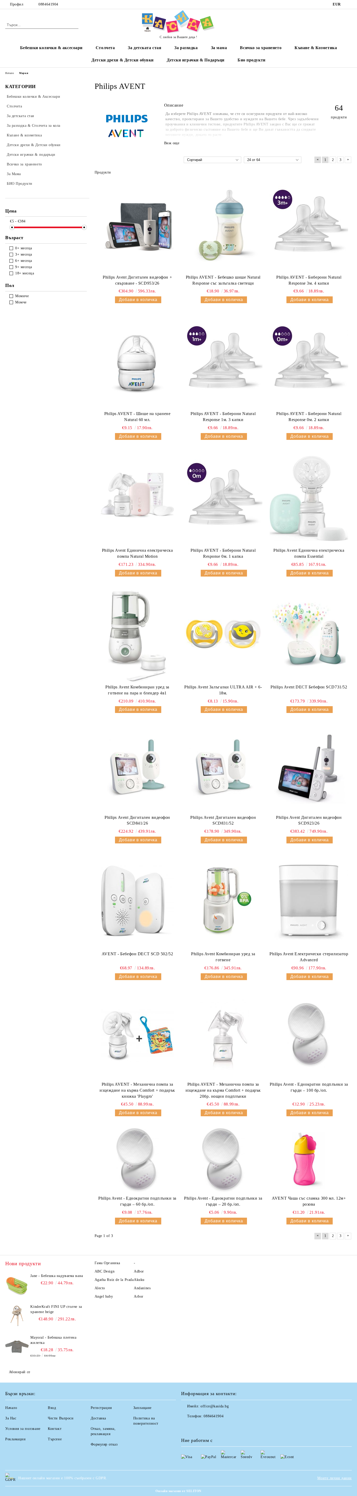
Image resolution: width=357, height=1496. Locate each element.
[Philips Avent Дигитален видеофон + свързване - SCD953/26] (137, 225)
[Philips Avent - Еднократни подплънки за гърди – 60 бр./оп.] (137, 1160)
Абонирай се (19, 1372)
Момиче (22, 296)
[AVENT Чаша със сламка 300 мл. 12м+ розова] (309, 1160)
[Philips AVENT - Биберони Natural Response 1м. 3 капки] (223, 362)
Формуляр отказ (104, 1444)
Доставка (98, 1418)
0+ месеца (23, 248)
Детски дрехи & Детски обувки (122, 60)
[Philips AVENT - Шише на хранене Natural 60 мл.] (137, 362)
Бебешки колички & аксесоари (51, 47)
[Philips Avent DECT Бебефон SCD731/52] (309, 635)
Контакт (54, 1429)
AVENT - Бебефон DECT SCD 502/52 (137, 954)
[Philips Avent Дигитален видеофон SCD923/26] (309, 768)
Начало (9, 73)
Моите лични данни (334, 1478)
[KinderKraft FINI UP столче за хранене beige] (17, 1316)
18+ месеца (24, 273)
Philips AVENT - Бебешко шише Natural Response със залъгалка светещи (223, 280)
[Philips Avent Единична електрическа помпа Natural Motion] (137, 498)
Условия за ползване (23, 1429)
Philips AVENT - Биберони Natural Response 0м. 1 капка (223, 553)
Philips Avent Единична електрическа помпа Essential (308, 553)
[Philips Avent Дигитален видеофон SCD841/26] (137, 768)
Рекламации (15, 1439)
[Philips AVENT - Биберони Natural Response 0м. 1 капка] (223, 498)
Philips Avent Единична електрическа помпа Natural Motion (137, 553)
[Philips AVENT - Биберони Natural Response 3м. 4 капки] (309, 225)
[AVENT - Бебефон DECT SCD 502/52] (137, 902)
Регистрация (101, 1408)
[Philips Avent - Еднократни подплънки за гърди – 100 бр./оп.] (308, 1035)
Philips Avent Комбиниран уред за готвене (223, 957)
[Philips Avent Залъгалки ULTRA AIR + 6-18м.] (223, 635)
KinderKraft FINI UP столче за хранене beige (56, 1309)
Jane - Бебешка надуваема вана (56, 1276)
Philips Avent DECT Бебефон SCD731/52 (308, 687)
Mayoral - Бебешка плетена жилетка (53, 1340)
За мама (219, 47)
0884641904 (48, 4)
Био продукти (252, 60)
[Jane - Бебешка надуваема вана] (17, 1285)
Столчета (105, 47)
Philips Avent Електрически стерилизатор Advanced (308, 957)
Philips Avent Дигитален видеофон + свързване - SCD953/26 (137, 280)
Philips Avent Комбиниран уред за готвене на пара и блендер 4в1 (137, 690)
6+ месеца (23, 261)
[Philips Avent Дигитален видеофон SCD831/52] (223, 768)
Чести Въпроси (60, 1418)
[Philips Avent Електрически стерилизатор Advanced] (309, 902)
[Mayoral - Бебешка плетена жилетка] (17, 1347)
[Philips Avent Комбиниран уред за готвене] (223, 902)
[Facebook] (349, 4)
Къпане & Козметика (316, 47)
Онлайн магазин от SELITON (178, 1491)
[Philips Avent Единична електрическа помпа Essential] (309, 498)
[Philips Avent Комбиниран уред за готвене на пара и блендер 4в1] (137, 635)
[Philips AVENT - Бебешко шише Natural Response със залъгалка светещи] (223, 225)
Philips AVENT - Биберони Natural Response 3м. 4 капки (308, 280)
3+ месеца (23, 254)
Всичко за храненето (260, 47)
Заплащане (142, 1408)
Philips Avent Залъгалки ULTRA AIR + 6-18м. (223, 690)
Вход (52, 1408)
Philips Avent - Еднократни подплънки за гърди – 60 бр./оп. (137, 1201)
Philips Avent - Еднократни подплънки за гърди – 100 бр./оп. (309, 1087)
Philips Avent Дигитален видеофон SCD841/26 (137, 820)
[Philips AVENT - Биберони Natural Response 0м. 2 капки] (309, 362)
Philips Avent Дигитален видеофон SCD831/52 (223, 820)
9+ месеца (23, 267)
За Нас (10, 1418)
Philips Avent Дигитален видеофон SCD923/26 (309, 820)
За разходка (186, 47)
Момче (21, 302)
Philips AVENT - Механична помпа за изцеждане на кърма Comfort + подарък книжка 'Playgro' (137, 1090)
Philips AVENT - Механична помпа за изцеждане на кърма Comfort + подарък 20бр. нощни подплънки (223, 1090)
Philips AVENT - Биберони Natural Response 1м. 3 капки (223, 416)
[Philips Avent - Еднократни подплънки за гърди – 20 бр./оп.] (223, 1160)
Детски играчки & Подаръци (195, 60)
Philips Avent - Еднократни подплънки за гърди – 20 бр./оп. (223, 1201)
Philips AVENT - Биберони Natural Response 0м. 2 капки (308, 416)
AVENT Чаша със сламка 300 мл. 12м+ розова (309, 1201)
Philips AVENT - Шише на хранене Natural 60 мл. (137, 416)
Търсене (55, 1439)
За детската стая (144, 47)
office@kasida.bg (214, 1406)
